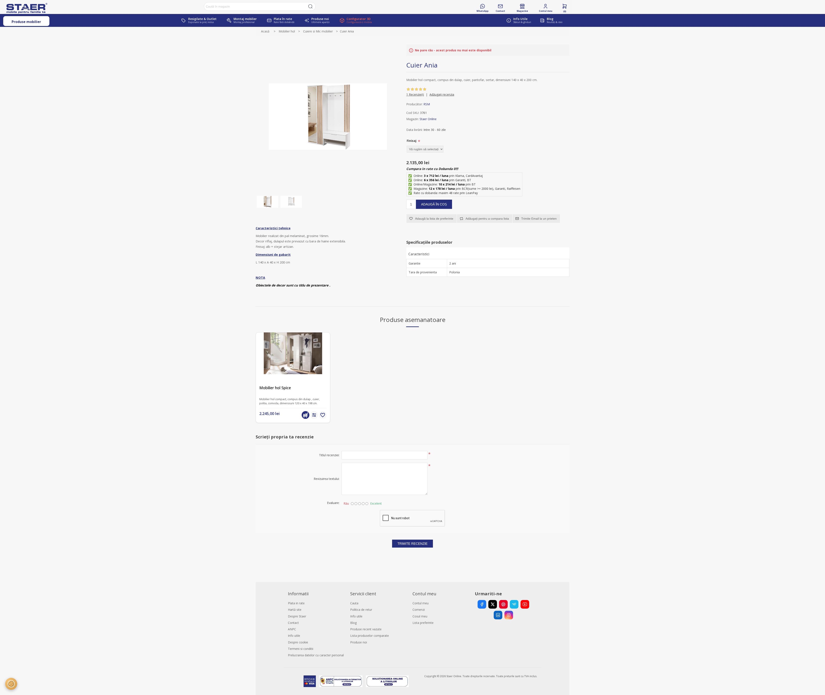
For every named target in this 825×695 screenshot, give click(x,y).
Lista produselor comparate (369, 636)
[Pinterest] (503, 604)
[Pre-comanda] (305, 415)
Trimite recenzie (412, 543)
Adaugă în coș (434, 204)
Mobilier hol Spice (275, 387)
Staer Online (428, 119)
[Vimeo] (514, 604)
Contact (293, 623)
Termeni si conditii (300, 649)
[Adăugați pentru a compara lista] (314, 415)
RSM (426, 104)
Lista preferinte (423, 623)
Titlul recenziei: (329, 455)
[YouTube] (525, 604)
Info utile (294, 636)
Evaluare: (333, 503)
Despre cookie (298, 642)
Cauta (354, 603)
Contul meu (420, 603)
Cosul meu (419, 616)
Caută (310, 6)
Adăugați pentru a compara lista (487, 218)
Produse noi (358, 642)
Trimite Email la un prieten (539, 218)
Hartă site (294, 610)
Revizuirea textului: (326, 479)
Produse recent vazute (366, 629)
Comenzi (418, 610)
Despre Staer (297, 616)
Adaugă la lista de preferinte (434, 218)
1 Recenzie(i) (415, 94)
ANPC (292, 629)
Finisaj (412, 141)
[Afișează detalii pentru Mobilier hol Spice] (293, 369)
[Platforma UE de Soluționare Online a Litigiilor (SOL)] (387, 681)
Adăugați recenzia (441, 94)
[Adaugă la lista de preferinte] (323, 415)
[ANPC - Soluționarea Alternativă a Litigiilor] (340, 681)
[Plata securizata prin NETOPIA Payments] (310, 681)
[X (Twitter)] (492, 604)
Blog (353, 623)
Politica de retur (361, 610)
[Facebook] (482, 604)
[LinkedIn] (498, 615)
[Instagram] (508, 615)
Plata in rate (296, 603)
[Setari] (11, 684)
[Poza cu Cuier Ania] (267, 202)
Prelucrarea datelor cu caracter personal (316, 655)
